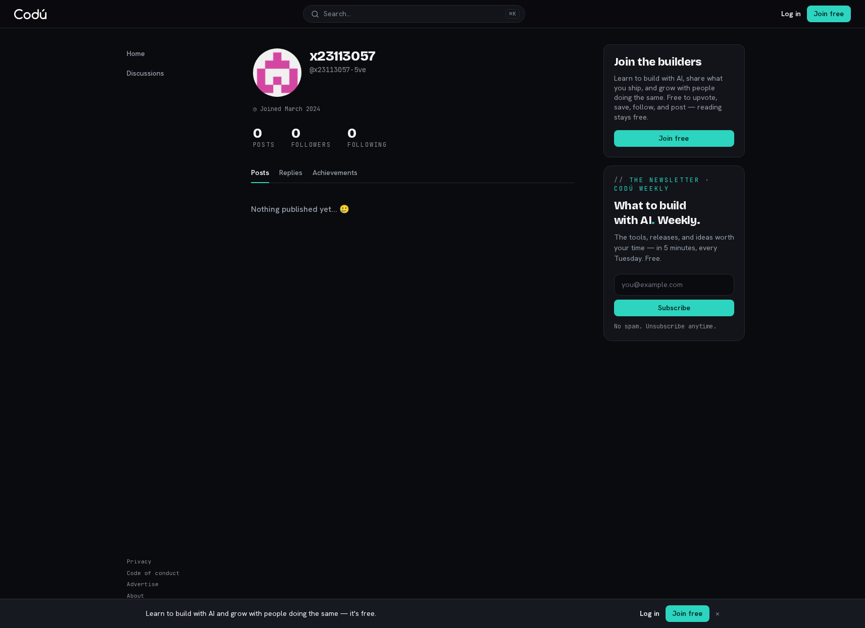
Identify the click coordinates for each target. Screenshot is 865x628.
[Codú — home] (30, 14)
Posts (260, 172)
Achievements (335, 172)
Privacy (139, 561)
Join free (829, 13)
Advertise (143, 584)
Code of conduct (153, 573)
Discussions (145, 73)
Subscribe (674, 307)
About (135, 595)
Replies (290, 172)
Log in (791, 13)
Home (136, 53)
